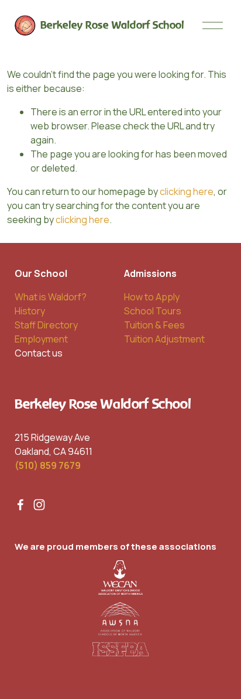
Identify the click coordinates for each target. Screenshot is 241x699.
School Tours (152, 310)
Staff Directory (46, 324)
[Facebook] (20, 504)
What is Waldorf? (51, 296)
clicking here (187, 191)
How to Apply (152, 296)
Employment (41, 339)
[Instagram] (39, 504)
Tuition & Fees (154, 324)
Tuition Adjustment (164, 339)
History (30, 310)
